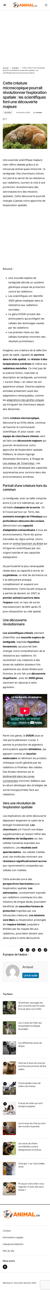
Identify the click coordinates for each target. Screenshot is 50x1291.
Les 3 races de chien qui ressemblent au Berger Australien (30, 1025)
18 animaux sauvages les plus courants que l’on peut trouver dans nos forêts (31, 1005)
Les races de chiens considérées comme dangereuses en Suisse (29, 1146)
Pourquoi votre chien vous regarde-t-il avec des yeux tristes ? (31, 1186)
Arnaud (27, 967)
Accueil (5, 68)
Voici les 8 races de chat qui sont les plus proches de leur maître (32, 1066)
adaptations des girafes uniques (25, 400)
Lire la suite (31, 975)
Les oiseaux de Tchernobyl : (19, 463)
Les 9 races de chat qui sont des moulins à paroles (32, 1125)
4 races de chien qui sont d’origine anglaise (30, 1105)
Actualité (15, 68)
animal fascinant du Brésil (28, 543)
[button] (4, 5)
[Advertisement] (25, 36)
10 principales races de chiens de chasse (29, 1085)
